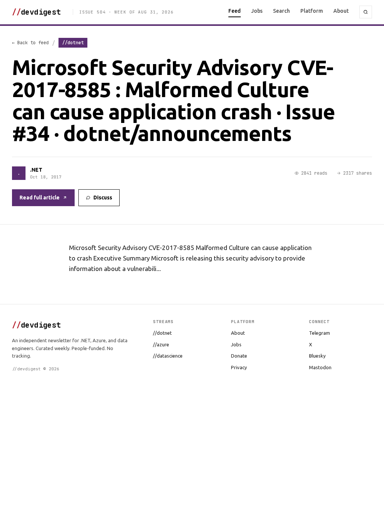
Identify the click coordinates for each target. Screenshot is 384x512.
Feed (234, 11)
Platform (311, 11)
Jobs (256, 11)
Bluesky (317, 355)
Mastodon (320, 367)
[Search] (365, 12)
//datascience (168, 355)
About (341, 11)
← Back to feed (30, 43)
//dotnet (162, 332)
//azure (161, 344)
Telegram (319, 332)
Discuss (102, 198)
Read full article (40, 198)
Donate (239, 355)
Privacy (239, 367)
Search (281, 11)
